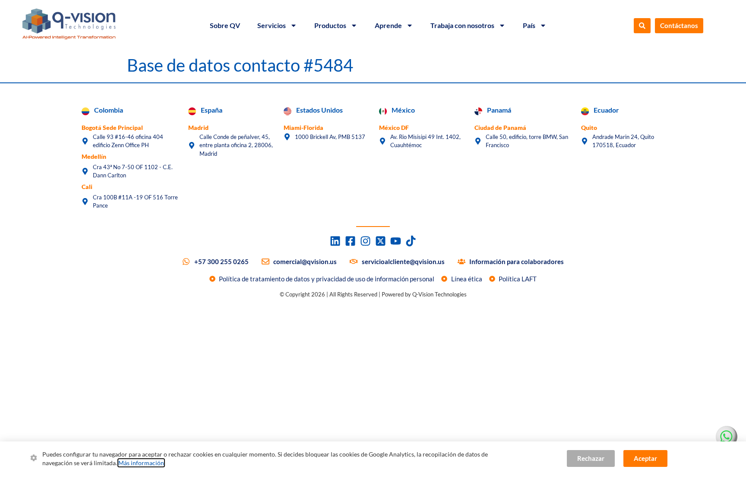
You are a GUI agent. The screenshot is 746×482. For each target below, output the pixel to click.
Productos (330, 25)
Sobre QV (225, 25)
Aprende (388, 25)
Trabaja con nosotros (462, 25)
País (529, 25)
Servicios (271, 25)
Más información (141, 462)
